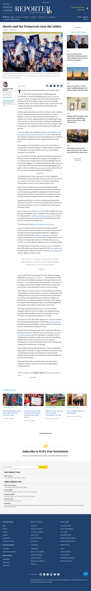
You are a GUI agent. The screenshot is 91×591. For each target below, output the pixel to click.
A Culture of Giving (37, 532)
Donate (85, 19)
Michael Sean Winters (74, 416)
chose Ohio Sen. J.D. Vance (36, 211)
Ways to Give (35, 535)
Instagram (55, 574)
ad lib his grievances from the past (43, 216)
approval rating (41, 168)
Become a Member (37, 529)
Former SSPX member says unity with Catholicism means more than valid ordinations (77, 119)
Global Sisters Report (12, 19)
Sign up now (81, 9)
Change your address (37, 561)
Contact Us (34, 548)
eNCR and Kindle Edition (68, 538)
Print (61, 86)
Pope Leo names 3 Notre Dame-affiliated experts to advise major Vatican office (77, 88)
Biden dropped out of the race (43, 224)
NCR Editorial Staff (53, 418)
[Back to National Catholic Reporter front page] (27, 10)
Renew (79, 17)
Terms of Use (45, 580)
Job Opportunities (36, 555)
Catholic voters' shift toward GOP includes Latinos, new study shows (32, 414)
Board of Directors (66, 561)
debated (37, 187)
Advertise (6, 565)
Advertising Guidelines (36, 580)
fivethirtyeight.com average (52, 250)
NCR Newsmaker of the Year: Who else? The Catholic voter (12, 413)
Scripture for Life (8, 541)
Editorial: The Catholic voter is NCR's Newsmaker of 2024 (54, 413)
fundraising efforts (46, 246)
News (12, 17)
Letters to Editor (36, 558)
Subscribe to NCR (65, 526)
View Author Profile (7, 92)
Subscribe (85, 17)
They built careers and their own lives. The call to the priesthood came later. (77, 150)
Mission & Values (65, 552)
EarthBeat (52, 17)
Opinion (33, 17)
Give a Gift (63, 532)
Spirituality (42, 17)
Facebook (48, 574)
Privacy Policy (64, 555)
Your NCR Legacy (36, 538)
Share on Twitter (54, 86)
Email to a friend (58, 86)
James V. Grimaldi (9, 418)
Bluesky (40, 574)
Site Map (59, 580)
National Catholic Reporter (85, 574)
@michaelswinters (7, 97)
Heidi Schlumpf (30, 420)
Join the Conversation (9, 100)
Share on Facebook (51, 86)
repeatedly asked (54, 322)
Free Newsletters (65, 535)
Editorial (53, 407)
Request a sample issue (67, 541)
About (62, 548)
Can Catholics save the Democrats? (76, 412)
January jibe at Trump (34, 278)
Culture (26, 17)
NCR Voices (13, 30)
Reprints (33, 564)
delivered (59, 163)
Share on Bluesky (47, 86)
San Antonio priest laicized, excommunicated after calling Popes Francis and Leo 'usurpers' (77, 57)
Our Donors (34, 541)
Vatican (18, 17)
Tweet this (41, 269)
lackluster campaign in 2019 (44, 235)
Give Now (34, 526)
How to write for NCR (37, 552)
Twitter (44, 574)
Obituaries (6, 562)
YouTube (51, 574)
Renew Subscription (66, 529)
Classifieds (6, 559)
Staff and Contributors (67, 558)
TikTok (58, 574)
